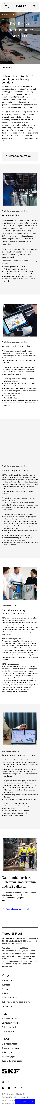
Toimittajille (7, 1052)
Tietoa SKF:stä (9, 980)
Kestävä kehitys (9, 997)
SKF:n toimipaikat (10, 1027)
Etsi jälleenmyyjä (9, 1018)
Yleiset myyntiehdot (9, 1100)
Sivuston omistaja (24, 1097)
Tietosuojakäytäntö (9, 1097)
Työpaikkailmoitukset (12, 1061)
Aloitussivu (6, 15)
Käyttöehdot (20, 1094)
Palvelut (5, 989)
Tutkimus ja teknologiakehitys (16, 1002)
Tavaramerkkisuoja (10, 1048)
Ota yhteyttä (8, 1031)
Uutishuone (7, 1006)
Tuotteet (6, 985)
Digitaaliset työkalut (11, 1023)
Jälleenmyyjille (8, 1056)
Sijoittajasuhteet (9, 1044)
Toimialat (6, 993)
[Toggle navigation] (6, 6)
